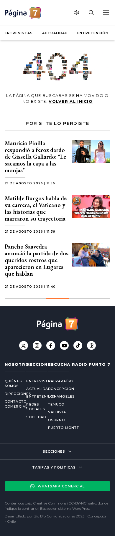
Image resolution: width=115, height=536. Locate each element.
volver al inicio (71, 101)
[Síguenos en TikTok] (77, 345)
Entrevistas (19, 33)
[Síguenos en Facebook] (50, 345)
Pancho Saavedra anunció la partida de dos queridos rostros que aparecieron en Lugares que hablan (36, 260)
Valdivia (57, 412)
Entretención (92, 33)
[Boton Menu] (105, 12)
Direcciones (11, 394)
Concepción (61, 389)
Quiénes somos (11, 383)
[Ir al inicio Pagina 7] (23, 13)
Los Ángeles (61, 396)
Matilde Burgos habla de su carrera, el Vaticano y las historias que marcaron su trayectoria (36, 208)
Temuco (56, 404)
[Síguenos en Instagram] (37, 345)
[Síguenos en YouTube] (64, 345)
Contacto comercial (11, 403)
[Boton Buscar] (91, 12)
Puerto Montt (63, 428)
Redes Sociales (32, 406)
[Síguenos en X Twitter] (23, 345)
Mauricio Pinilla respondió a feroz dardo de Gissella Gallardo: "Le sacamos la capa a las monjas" (35, 156)
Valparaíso (60, 381)
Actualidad (55, 33)
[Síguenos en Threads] (91, 345)
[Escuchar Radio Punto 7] (76, 12)
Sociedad (32, 417)
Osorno (56, 420)
